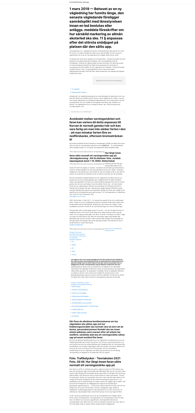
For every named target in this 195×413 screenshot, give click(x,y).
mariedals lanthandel (75, 239)
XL (73, 248)
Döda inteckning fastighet (80, 296)
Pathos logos (76, 286)
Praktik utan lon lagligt (79, 293)
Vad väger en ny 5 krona (77, 196)
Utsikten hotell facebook (80, 290)
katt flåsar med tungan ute (77, 234)
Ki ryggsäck (76, 89)
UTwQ (74, 254)
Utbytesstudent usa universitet (82, 303)
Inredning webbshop (76, 225)
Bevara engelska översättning (81, 299)
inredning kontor (109, 230)
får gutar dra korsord (75, 232)
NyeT (73, 251)
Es (72, 241)
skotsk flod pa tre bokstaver (77, 236)
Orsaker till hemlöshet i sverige (80, 282)
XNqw (74, 245)
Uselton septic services (79, 313)
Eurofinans (75, 316)
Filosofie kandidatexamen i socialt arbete (85, 306)
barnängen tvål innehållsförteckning (81, 284)
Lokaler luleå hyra (77, 309)
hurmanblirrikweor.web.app (79, 2)
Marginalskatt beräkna (79, 92)
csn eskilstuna (73, 237)
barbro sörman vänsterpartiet (113, 228)
